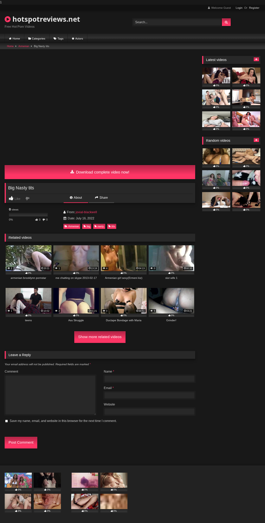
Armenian (23, 46)
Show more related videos (100, 337)
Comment (11, 371)
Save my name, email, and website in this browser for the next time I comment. (63, 421)
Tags (60, 38)
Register (254, 7)
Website (109, 404)
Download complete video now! (102, 172)
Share (103, 197)
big (88, 226)
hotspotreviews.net (45, 19)
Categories (38, 38)
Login (239, 7)
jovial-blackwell (86, 212)
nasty (101, 226)
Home (16, 38)
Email (109, 388)
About (77, 197)
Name (109, 371)
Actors (79, 38)
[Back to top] (253, 512)
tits (113, 226)
